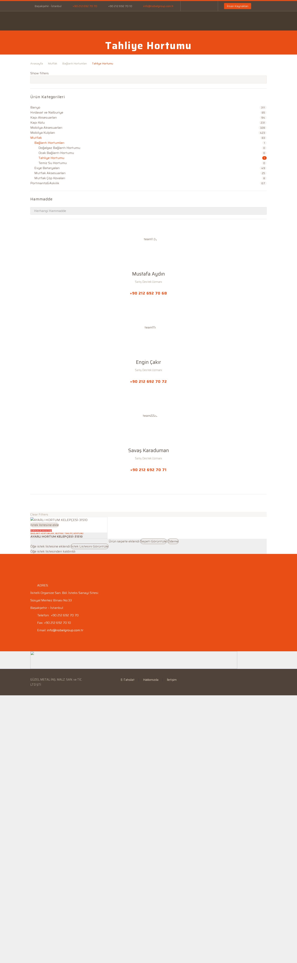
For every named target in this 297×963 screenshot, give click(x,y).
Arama (262, 79)
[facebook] (32, 503)
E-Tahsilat (116, 21)
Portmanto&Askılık (44, 183)
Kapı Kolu (37, 122)
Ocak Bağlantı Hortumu (56, 152)
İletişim (215, 21)
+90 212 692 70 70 (85, 6)
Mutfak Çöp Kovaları (49, 178)
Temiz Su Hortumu (52, 162)
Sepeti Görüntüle (153, 541)
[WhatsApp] (208, 6)
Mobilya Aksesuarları (46, 127)
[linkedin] (40, 503)
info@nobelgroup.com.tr (158, 6)
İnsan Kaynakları (237, 6)
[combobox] (148, 211)
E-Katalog (143, 21)
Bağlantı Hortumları (74, 63)
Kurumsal (66, 21)
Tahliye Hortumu (51, 157)
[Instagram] (202, 6)
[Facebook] (190, 6)
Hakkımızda (150, 679)
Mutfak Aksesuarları (49, 173)
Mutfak (52, 63)
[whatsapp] (55, 503)
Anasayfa (40, 21)
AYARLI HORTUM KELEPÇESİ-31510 (57, 536)
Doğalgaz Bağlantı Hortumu (59, 147)
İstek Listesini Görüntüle (89, 546)
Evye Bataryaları (47, 167)
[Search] (244, 24)
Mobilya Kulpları (42, 132)
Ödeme (173, 541)
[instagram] (47, 503)
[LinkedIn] (196, 6)
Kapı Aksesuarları (43, 117)
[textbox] (148, 211)
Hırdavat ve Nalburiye (46, 112)
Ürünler (91, 21)
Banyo (35, 107)
